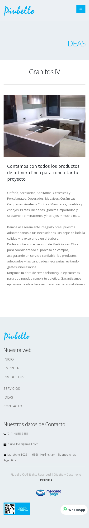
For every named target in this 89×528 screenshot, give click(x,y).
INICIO (9, 359)
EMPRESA (11, 368)
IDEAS (8, 397)
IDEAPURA (45, 480)
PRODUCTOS (14, 377)
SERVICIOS (12, 388)
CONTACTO (13, 406)
